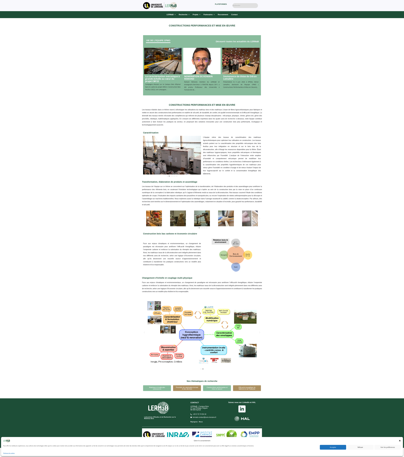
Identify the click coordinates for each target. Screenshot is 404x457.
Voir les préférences (388, 447)
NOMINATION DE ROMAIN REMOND (198, 77)
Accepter (333, 447)
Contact (234, 14)
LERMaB (170, 14)
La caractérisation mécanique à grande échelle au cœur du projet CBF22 (162, 78)
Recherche (183, 14)
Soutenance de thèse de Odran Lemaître (240, 77)
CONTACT (194, 403)
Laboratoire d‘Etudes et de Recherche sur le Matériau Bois (160, 417)
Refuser (360, 447)
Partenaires (208, 14)
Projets (195, 14)
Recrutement (223, 14)
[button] (400, 441)
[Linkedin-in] (241, 408)
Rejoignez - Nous (196, 422)
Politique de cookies (9, 453)
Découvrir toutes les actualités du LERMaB (237, 41)
